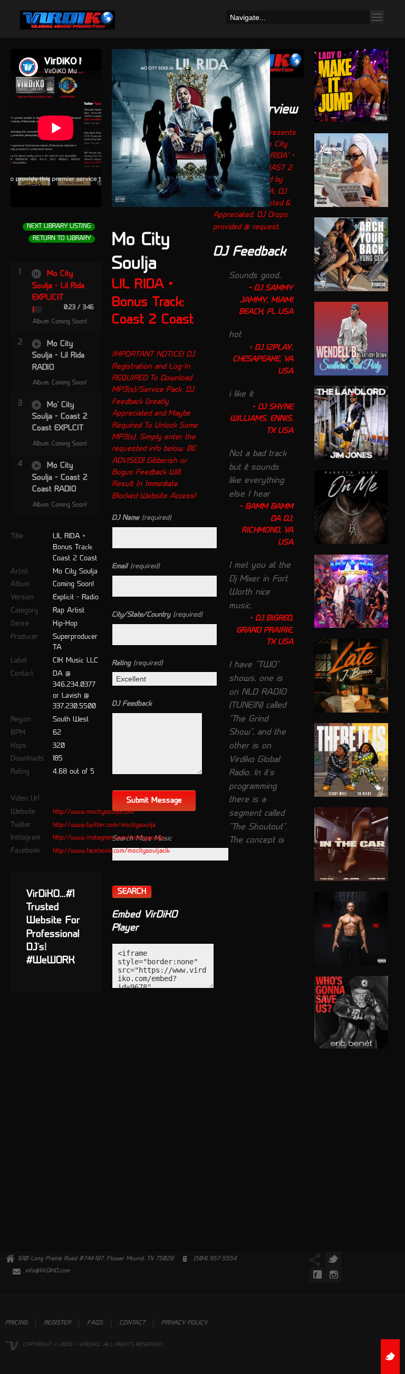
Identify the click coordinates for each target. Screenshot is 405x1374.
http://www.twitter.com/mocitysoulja (104, 825)
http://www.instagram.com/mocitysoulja (108, 838)
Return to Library (62, 239)
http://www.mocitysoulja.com (93, 812)
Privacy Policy (184, 1323)
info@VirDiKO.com (47, 1271)
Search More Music (142, 838)
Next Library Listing (59, 227)
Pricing (16, 1323)
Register (57, 1323)
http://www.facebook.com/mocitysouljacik (111, 851)
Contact (132, 1323)
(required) (141, 518)
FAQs (95, 1323)
